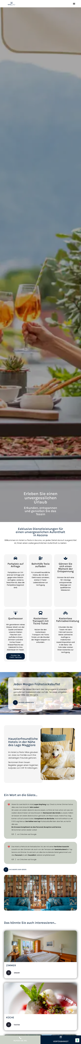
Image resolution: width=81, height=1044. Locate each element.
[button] (74, 3)
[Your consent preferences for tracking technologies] (77, 1040)
